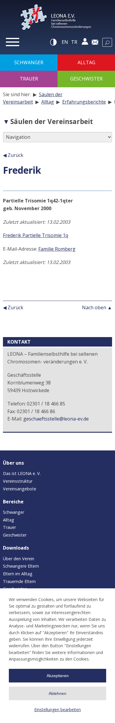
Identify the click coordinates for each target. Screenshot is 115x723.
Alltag (47, 102)
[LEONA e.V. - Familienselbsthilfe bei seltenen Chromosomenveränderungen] (57, 18)
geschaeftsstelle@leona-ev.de (56, 419)
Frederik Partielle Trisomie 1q (35, 235)
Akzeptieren (58, 675)
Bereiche (13, 501)
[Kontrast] (53, 42)
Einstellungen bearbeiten (57, 709)
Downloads (16, 548)
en (65, 42)
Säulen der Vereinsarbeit (51, 121)
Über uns (13, 463)
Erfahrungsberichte (84, 102)
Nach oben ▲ (97, 307)
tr (74, 42)
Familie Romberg (56, 249)
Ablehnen (57, 693)
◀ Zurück (13, 155)
